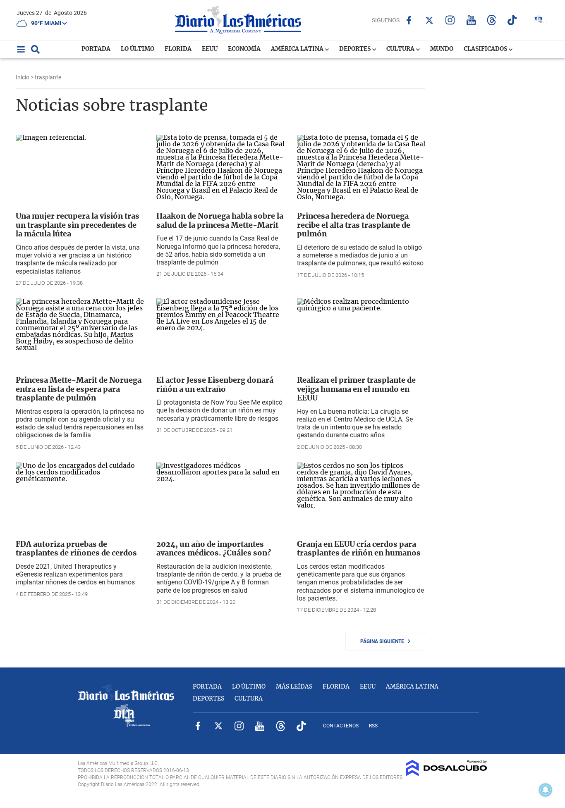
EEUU (210, 49)
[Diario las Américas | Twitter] (429, 20)
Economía (244, 49)
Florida (178, 49)
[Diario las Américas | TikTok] (512, 20)
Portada (95, 49)
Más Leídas (294, 687)
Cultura (401, 49)
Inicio (22, 77)
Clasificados (486, 49)
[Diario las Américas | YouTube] (471, 20)
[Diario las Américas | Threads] (491, 20)
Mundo (441, 49)
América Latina (298, 49)
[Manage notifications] (545, 789)
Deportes (355, 49)
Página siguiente (384, 641)
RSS (373, 726)
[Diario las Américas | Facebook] (409, 20)
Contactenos (341, 726)
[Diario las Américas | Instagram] (450, 20)
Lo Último (137, 49)
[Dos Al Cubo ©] (446, 774)
